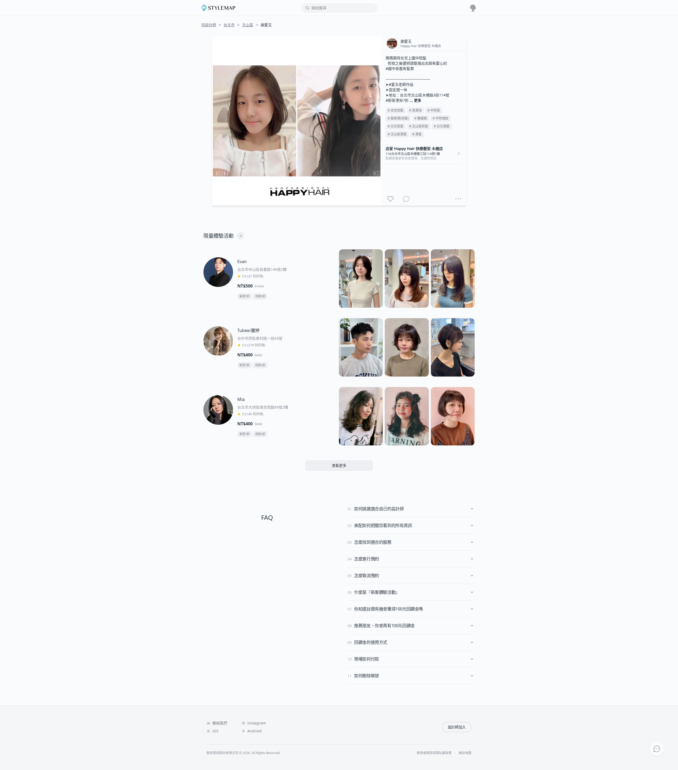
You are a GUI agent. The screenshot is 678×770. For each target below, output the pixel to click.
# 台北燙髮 (441, 126)
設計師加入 (457, 726)
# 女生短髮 (395, 110)
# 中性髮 (433, 110)
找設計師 (208, 24)
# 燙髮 (417, 134)
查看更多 (339, 465)
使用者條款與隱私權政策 (434, 753)
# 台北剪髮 (395, 126)
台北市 (229, 24)
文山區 (247, 24)
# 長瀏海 (415, 110)
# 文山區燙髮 (397, 134)
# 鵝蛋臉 (420, 118)
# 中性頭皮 (440, 118)
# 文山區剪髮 (418, 126)
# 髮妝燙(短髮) (398, 118)
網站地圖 (465, 753)
